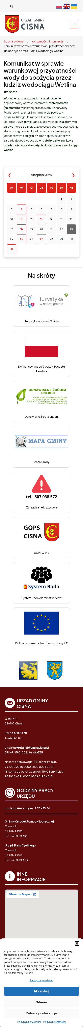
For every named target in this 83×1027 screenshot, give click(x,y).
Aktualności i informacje (47, 41)
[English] (67, 5)
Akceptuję (41, 991)
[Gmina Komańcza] (54, 670)
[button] (77, 943)
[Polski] (59, 6)
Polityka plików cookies (29, 1022)
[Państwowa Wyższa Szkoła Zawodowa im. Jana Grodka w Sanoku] (28, 670)
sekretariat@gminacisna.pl (31, 747)
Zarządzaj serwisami (41, 980)
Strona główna (14, 41)
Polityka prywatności (54, 1022)
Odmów (42, 1002)
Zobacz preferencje (41, 1013)
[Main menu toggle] (74, 24)
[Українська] (74, 5)
